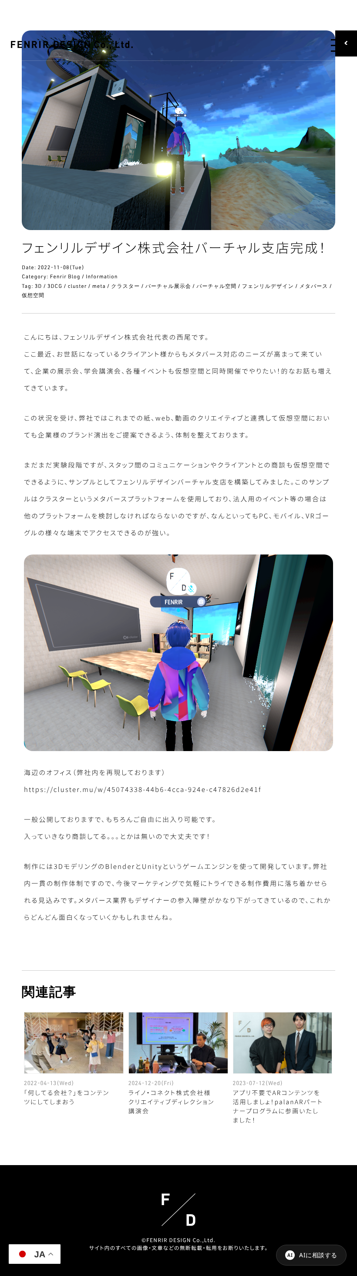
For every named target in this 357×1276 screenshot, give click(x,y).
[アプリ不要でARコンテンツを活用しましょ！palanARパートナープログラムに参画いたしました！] (282, 1042)
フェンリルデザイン (268, 286)
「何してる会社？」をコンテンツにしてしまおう (66, 1097)
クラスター (125, 286)
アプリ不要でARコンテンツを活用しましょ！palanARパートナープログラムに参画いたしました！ (278, 1107)
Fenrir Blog (65, 276)
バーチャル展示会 (168, 286)
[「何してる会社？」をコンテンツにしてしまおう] (73, 1042)
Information (102, 276)
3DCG (54, 286)
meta (99, 286)
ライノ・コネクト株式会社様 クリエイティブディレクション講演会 (171, 1102)
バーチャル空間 (216, 286)
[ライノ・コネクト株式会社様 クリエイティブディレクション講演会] (178, 1042)
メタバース (313, 286)
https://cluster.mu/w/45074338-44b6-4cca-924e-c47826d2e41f (143, 789)
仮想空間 (33, 295)
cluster (77, 286)
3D (38, 286)
